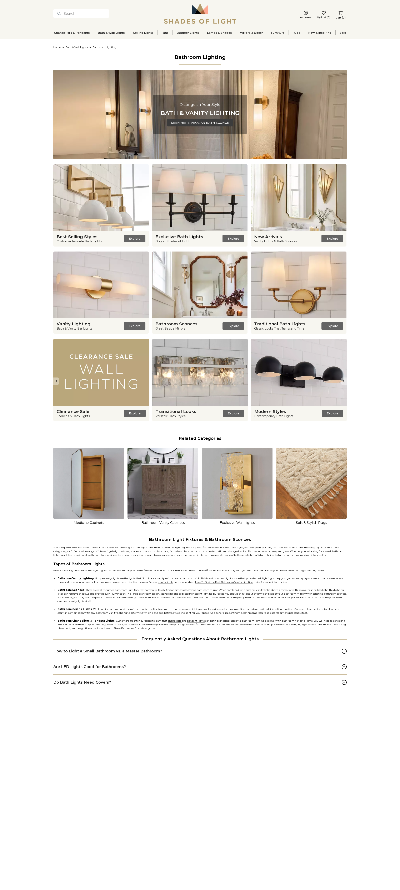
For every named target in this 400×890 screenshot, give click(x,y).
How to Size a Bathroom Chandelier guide (129, 628)
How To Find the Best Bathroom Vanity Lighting (224, 582)
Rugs (296, 32)
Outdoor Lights (188, 32)
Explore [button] (134, 238)
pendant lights (196, 620)
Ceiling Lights (143, 32)
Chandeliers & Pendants (72, 32)
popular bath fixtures (139, 570)
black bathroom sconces (197, 551)
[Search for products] (60, 13)
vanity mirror (165, 578)
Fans (165, 32)
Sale (343, 32)
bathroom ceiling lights (308, 547)
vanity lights (165, 582)
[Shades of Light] (200, 13)
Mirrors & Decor (251, 32)
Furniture (278, 32)
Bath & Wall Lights (111, 32)
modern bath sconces (173, 597)
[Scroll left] (56, 381)
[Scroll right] (344, 381)
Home (57, 47)
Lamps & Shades (219, 32)
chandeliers (175, 620)
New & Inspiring (319, 32)
